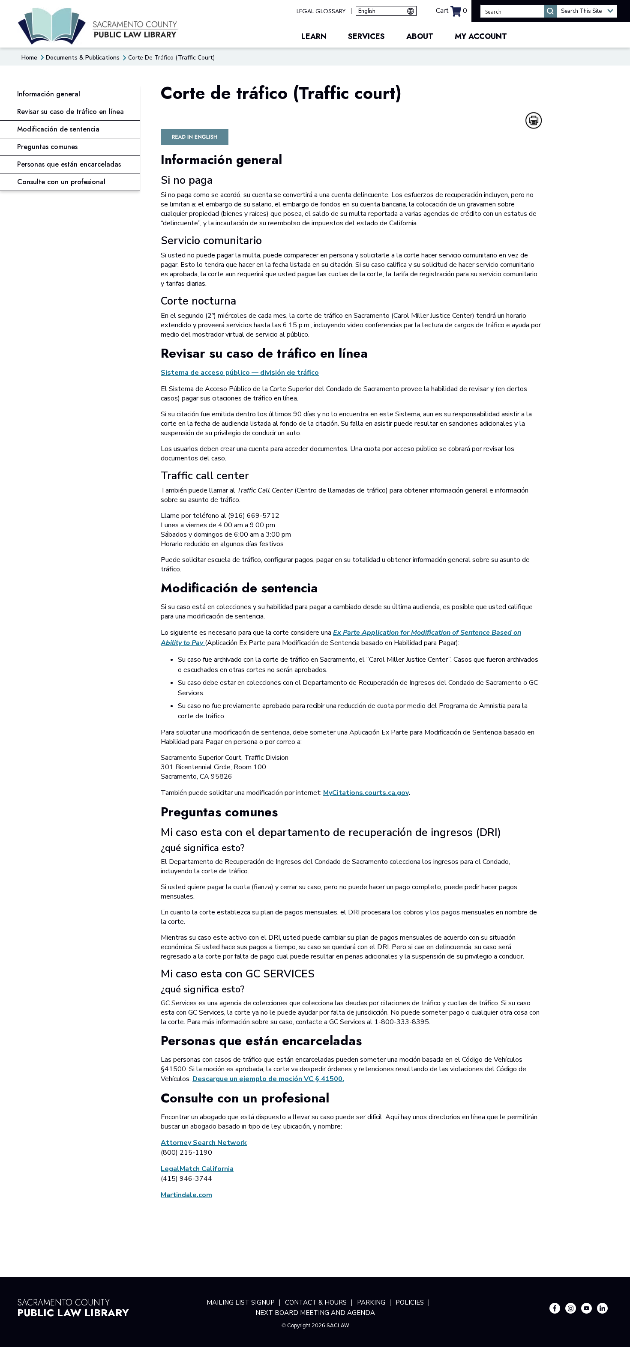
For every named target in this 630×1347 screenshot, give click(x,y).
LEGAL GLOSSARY (321, 11)
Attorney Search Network (204, 1142)
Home (29, 58)
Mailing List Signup (241, 1302)
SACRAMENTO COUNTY (73, 1306)
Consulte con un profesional (61, 182)
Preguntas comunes (47, 147)
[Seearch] (550, 11)
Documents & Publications (83, 58)
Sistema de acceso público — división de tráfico (240, 372)
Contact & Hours (316, 1302)
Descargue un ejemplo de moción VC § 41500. (268, 1079)
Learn (314, 36)
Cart (451, 10)
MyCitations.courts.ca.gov (365, 792)
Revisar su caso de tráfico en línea (70, 111)
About (419, 36)
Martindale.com (186, 1195)
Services (366, 36)
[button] (587, 11)
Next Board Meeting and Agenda (315, 1312)
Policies (410, 1302)
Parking (371, 1302)
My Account (481, 36)
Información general (48, 94)
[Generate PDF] (533, 120)
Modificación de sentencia (58, 129)
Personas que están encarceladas (69, 164)
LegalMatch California (197, 1169)
